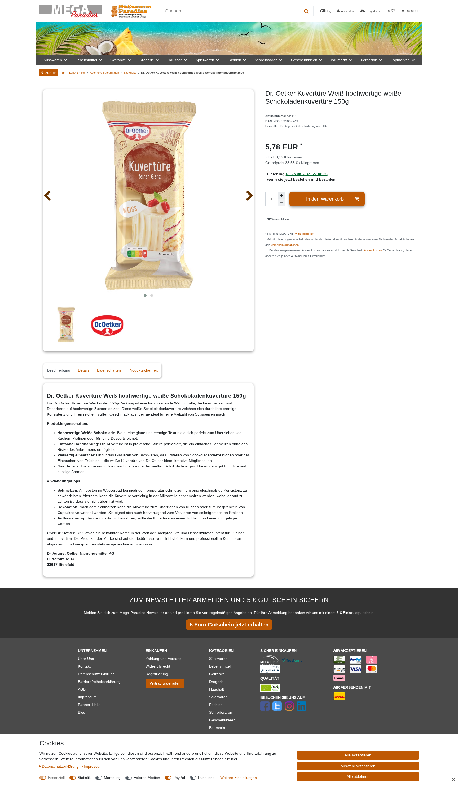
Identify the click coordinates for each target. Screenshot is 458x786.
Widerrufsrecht (158, 666)
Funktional (206, 777)
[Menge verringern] (281, 202)
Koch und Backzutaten (104, 72)
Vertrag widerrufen (164, 683)
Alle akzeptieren (358, 755)
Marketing (112, 777)
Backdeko (130, 72)
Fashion (216, 705)
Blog (328, 11)
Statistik (84, 777)
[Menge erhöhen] (281, 195)
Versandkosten (304, 233)
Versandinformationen (285, 244)
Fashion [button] (234, 60)
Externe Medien (147, 777)
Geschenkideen (222, 720)
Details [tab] (83, 370)
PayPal (179, 777)
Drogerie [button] (146, 60)
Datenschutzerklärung (96, 674)
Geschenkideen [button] (304, 60)
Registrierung (157, 674)
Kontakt (84, 666)
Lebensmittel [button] (86, 60)
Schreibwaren (220, 712)
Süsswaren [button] (52, 60)
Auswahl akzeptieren (358, 766)
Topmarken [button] (400, 60)
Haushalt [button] (175, 60)
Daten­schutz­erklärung (61, 766)
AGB (82, 689)
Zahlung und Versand (164, 658)
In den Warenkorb (325, 199)
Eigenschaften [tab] (109, 370)
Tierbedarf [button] (368, 60)
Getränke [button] (118, 60)
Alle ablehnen (358, 776)
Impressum (87, 697)
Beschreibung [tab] (58, 370)
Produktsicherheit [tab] (143, 370)
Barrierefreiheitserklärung (99, 681)
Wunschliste (280, 219)
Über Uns (86, 658)
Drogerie (216, 681)
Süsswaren (218, 658)
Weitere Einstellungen (238, 777)
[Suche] (306, 11)
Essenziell (56, 777)
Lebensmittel (77, 72)
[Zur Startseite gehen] (63, 72)
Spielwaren (218, 697)
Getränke (217, 674)
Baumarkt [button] (339, 60)
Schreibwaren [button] (266, 60)
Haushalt (216, 689)
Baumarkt (217, 728)
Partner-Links (89, 705)
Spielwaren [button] (205, 60)
